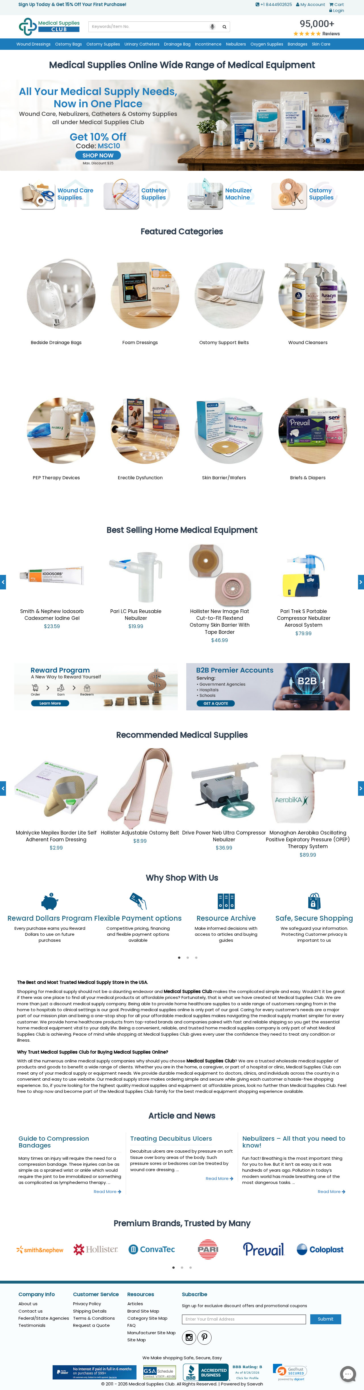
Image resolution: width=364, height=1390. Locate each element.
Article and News (182, 1115)
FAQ (131, 1325)
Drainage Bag (177, 44)
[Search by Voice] (212, 26)
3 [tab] (196, 958)
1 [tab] (179, 958)
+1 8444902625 (276, 4)
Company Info (36, 1294)
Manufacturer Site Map (151, 1333)
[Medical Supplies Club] (49, 26)
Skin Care (321, 44)
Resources (140, 1294)
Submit (326, 1319)
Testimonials (32, 1325)
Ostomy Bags (68, 44)
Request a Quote (91, 1325)
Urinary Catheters (142, 44)
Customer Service (96, 1294)
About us (28, 1304)
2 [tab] (188, 958)
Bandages (297, 44)
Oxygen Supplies (267, 44)
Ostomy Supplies (103, 44)
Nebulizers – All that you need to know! (293, 1142)
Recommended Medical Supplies (182, 735)
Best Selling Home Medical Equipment (182, 530)
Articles (135, 1304)
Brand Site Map (143, 1311)
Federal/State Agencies (43, 1318)
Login (338, 10)
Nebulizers (236, 44)
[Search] (224, 26)
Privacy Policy (87, 1304)
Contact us (30, 1311)
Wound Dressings (33, 44)
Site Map (136, 1340)
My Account (313, 4)
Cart (339, 4)
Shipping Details (90, 1311)
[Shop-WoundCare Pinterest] (204, 1337)
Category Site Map (147, 1318)
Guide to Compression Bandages (53, 1142)
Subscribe (194, 1294)
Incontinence (208, 44)
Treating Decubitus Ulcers (171, 1138)
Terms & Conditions (94, 1318)
